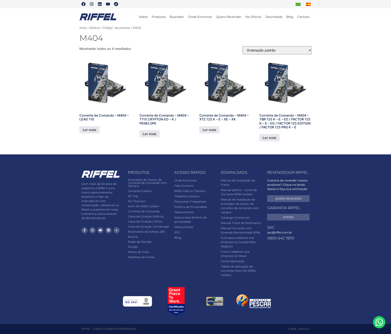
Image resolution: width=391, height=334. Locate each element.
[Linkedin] (100, 4)
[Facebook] (83, 4)
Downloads (273, 17)
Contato (303, 17)
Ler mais (89, 130)
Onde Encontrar (200, 17)
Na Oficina (253, 17)
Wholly (304, 328)
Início (83, 28)
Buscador (177, 17)
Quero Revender (228, 17)
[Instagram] (92, 4)
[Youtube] (108, 4)
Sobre (143, 17)
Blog (289, 17)
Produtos (159, 17)
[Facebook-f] (84, 230)
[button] (379, 322)
